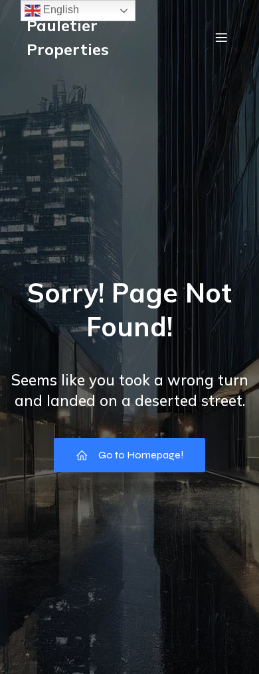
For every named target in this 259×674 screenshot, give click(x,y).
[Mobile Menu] (221, 37)
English (60, 9)
